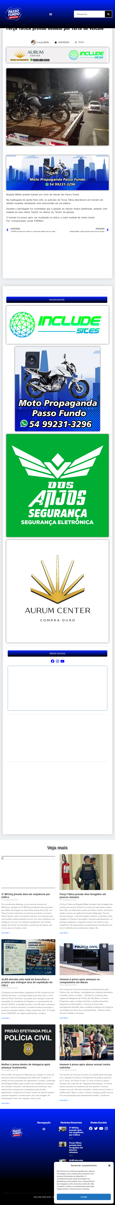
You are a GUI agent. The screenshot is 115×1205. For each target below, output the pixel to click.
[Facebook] (52, 661)
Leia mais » (5, 933)
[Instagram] (57, 661)
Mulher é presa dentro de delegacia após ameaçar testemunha (25, 1066)
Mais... (71, 1138)
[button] (109, 1165)
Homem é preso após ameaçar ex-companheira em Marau (80, 981)
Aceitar (84, 1197)
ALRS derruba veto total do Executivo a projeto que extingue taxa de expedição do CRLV (26, 982)
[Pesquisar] (108, 14)
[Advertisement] (57, 255)
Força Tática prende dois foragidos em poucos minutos (76, 1148)
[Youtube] (62, 661)
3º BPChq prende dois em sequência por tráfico (76, 1131)
